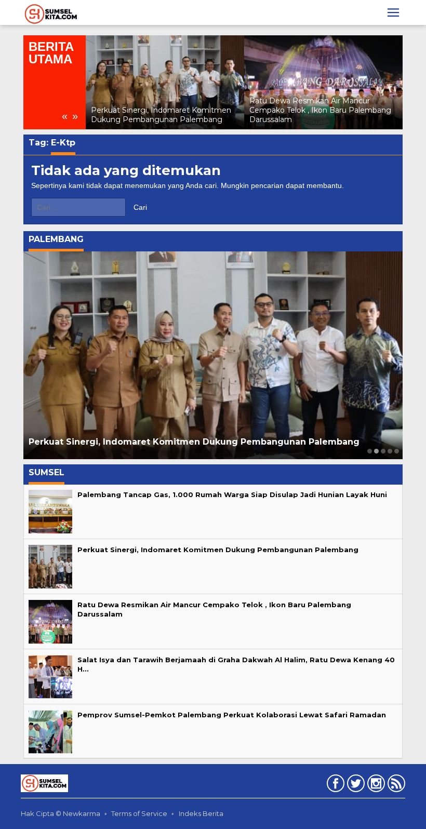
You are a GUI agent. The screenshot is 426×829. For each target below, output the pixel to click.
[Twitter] (354, 785)
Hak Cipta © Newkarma (60, 813)
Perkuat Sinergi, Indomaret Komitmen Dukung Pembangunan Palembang (161, 114)
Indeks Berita (201, 813)
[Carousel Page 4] (390, 451)
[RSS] (395, 785)
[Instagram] (375, 785)
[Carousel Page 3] (383, 451)
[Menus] (393, 12)
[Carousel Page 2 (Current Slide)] (376, 451)
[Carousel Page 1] (369, 451)
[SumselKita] (51, 13)
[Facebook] (334, 785)
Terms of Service (139, 813)
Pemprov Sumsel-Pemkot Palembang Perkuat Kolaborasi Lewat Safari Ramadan (231, 715)
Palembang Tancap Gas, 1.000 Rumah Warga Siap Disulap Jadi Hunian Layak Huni (232, 494)
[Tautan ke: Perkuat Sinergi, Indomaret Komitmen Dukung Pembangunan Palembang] (165, 82)
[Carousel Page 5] (396, 451)
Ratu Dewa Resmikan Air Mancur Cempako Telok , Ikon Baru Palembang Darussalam (320, 110)
